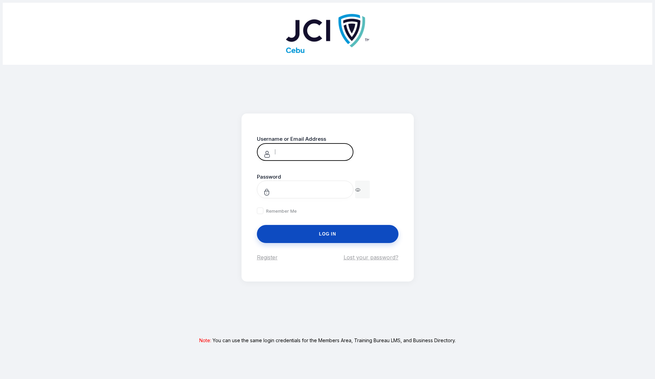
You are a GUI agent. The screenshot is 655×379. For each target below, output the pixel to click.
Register (267, 257)
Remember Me (281, 211)
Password (269, 176)
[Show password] (362, 189)
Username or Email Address (291, 139)
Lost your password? (371, 257)
